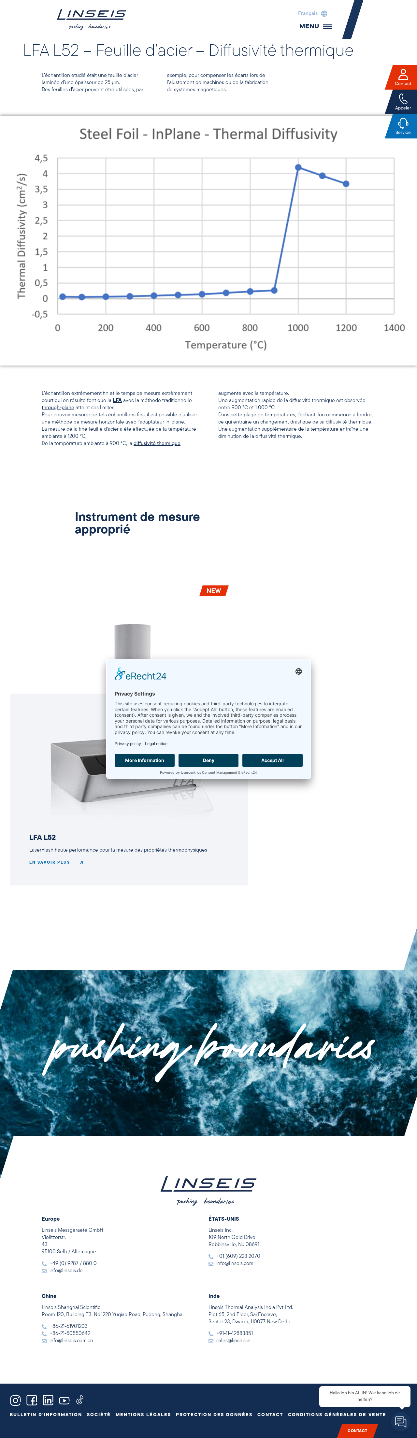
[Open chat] (400, 1421)
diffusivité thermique (157, 443)
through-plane (58, 407)
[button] (311, 14)
